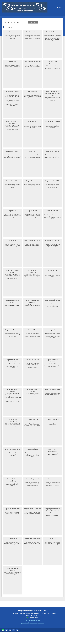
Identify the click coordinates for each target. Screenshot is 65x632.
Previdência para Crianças (32, 62)
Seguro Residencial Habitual (52, 361)
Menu (60, 7)
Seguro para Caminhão (52, 181)
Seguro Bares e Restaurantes (52, 450)
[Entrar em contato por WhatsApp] (3, 629)
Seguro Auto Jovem (52, 151)
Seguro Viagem (32, 211)
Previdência (12, 62)
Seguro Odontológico (12, 91)
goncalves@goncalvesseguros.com (32, 623)
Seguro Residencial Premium (12, 390)
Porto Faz (53, 538)
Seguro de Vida (12, 240)
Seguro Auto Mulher (12, 181)
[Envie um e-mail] (10, 629)
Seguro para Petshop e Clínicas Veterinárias (52, 510)
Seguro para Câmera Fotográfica (32, 301)
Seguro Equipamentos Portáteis (12, 301)
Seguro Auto (12, 211)
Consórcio (12, 32)
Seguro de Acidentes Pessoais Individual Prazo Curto (52, 93)
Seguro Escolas (52, 479)
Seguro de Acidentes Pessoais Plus (12, 122)
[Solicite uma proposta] (13, 629)
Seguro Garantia (32, 419)
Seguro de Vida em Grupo (32, 240)
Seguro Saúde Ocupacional (52, 63)
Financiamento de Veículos (12, 569)
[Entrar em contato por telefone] (6, 630)
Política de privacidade (32, 620)
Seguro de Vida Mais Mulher (12, 271)
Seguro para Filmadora (52, 300)
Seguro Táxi (32, 151)
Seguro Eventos (32, 121)
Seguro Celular (32, 330)
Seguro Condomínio (32, 360)
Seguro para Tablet (52, 330)
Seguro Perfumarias (52, 419)
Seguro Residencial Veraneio (32, 390)
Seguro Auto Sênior (32, 181)
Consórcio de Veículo (32, 32)
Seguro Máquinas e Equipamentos (12, 420)
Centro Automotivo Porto (32, 538)
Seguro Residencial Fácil (52, 389)
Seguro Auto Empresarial (52, 121)
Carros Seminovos (12, 538)
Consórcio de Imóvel (52, 32)
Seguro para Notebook (12, 330)
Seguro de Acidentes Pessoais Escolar (52, 212)
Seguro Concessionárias (12, 449)
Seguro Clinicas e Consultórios (12, 480)
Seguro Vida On (52, 270)
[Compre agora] (17, 629)
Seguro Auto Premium (12, 151)
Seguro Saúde (32, 91)
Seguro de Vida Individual (53, 240)
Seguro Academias (32, 449)
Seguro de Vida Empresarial (32, 271)
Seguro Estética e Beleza (12, 509)
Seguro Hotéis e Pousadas (32, 509)
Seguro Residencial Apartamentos (12, 361)
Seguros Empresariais (32, 479)
